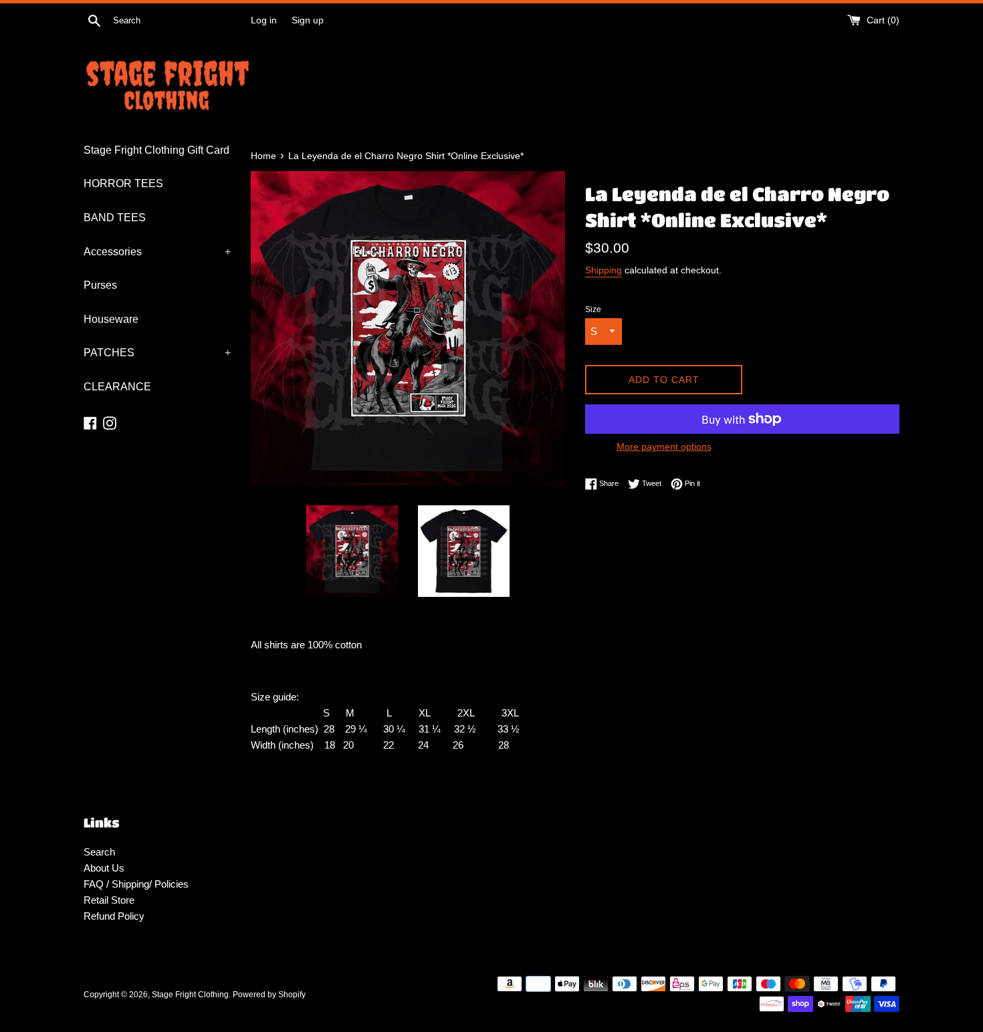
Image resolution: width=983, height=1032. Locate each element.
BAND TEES (115, 217)
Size (593, 309)
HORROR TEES (123, 183)
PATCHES (157, 352)
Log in (264, 20)
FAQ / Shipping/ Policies (136, 884)
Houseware (111, 319)
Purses (100, 285)
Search (99, 852)
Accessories (157, 251)
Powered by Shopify (269, 994)
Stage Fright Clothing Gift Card (156, 150)
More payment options (664, 446)
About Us (104, 868)
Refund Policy (114, 916)
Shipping (603, 270)
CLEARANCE (117, 386)
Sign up (308, 20)
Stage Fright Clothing (190, 994)
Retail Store (109, 900)
